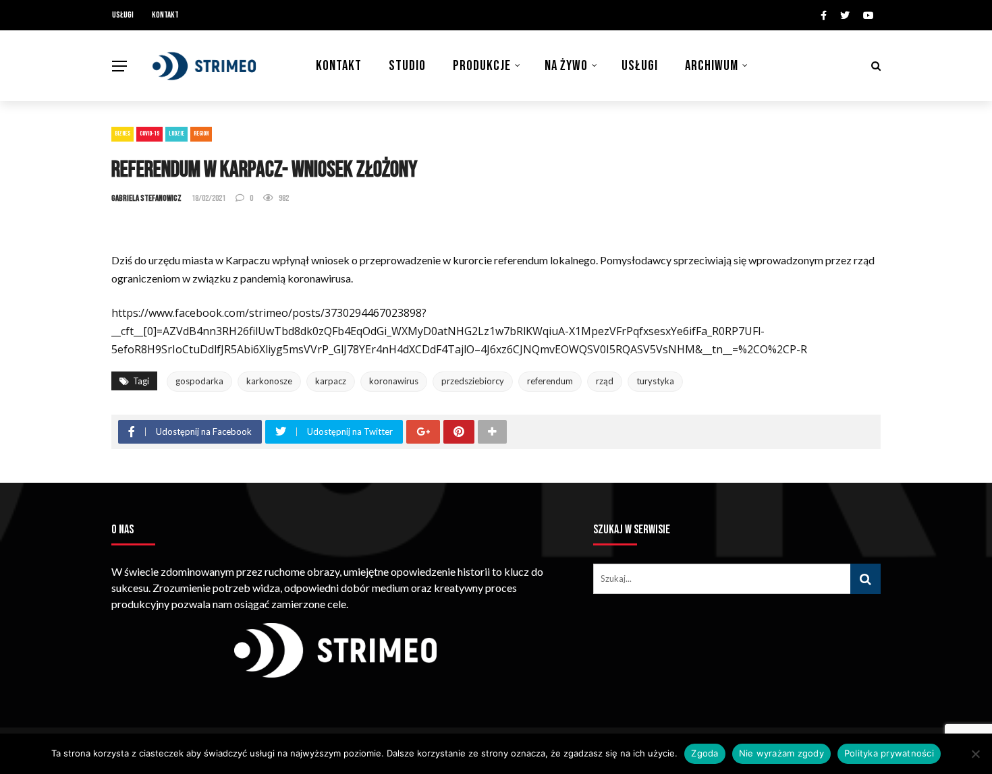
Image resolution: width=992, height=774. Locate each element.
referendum (550, 381)
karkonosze (269, 381)
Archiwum (711, 65)
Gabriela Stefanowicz (146, 198)
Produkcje (482, 65)
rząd (604, 381)
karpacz (330, 381)
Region (201, 133)
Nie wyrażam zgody (781, 753)
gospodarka (199, 381)
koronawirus (393, 381)
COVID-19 (149, 133)
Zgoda (704, 753)
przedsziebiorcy (472, 381)
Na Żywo (566, 65)
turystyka (655, 381)
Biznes (122, 133)
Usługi (123, 14)
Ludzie (176, 133)
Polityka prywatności (889, 753)
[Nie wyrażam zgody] (975, 754)
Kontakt (165, 14)
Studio (407, 65)
